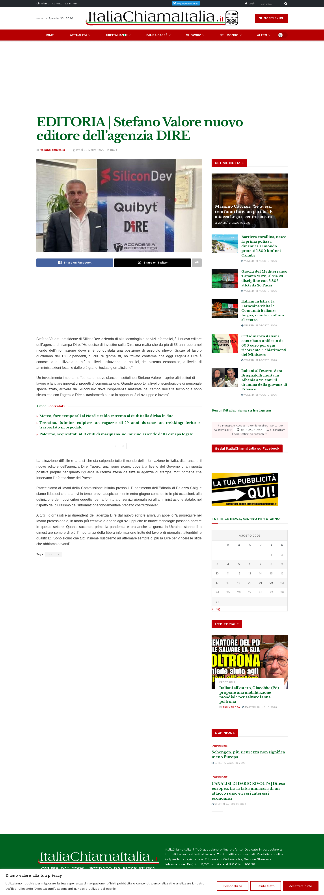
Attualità (78, 35)
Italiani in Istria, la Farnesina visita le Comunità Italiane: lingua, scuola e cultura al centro (262, 310)
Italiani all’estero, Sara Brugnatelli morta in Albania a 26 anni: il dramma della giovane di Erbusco (264, 380)
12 (238, 573)
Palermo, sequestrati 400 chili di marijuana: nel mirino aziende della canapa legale (116, 434)
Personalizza (232, 886)
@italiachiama (251, 429)
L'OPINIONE (220, 746)
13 (249, 573)
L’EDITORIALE (227, 682)
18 (228, 583)
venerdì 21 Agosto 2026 (233, 222)
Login (251, 3)
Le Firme (71, 3)
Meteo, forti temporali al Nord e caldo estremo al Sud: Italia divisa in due (106, 416)
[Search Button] (285, 3)
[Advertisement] (162, 78)
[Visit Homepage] (162, 18)
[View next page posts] (123, 446)
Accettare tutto (300, 886)
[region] (162, 882)
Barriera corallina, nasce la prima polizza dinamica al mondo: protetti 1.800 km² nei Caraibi (263, 246)
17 (217, 583)
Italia (113, 149)
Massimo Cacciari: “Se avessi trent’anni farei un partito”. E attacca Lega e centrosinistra (243, 211)
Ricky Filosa (231, 707)
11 (228, 573)
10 (217, 573)
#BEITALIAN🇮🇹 (117, 35)
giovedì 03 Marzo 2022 (88, 149)
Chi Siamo (42, 3)
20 (249, 583)
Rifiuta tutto (266, 886)
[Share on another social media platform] (197, 262)
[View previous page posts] (115, 446)
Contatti (57, 3)
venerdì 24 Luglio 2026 (230, 804)
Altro (262, 35)
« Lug (216, 609)
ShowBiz (193, 35)
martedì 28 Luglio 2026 (260, 707)
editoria (53, 554)
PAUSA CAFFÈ (157, 35)
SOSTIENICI (273, 18)
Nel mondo (229, 35)
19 (238, 583)
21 (260, 583)
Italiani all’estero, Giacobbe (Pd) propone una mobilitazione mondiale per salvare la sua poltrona (249, 695)
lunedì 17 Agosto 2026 (229, 763)
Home (49, 35)
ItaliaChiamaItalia (52, 149)
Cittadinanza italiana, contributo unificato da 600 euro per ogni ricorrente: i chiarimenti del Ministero (263, 345)
